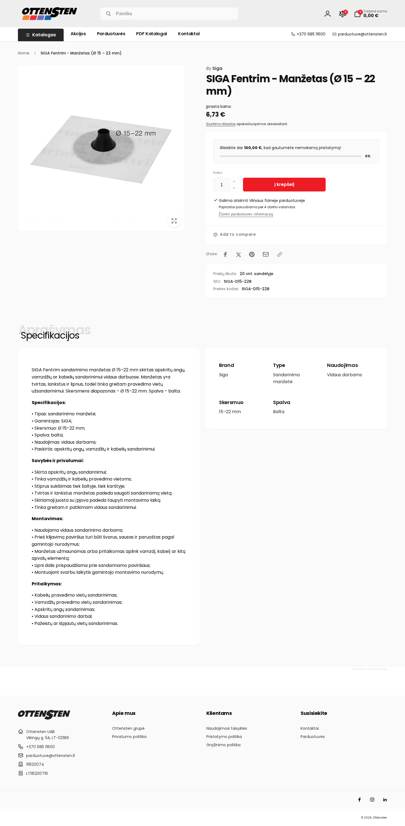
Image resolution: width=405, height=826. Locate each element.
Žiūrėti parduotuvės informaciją (246, 214)
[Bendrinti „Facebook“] (225, 254)
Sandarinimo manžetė (286, 378)
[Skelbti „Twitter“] (238, 254)
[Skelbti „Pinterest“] (252, 254)
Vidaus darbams (344, 375)
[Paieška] (108, 14)
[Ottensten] (44, 718)
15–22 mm (230, 411)
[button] (370, 14)
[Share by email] (265, 254)
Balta (278, 411)
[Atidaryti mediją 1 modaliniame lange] (101, 148)
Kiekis (217, 172)
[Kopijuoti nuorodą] (279, 254)
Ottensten (380, 818)
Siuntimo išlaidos (221, 124)
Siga (214, 68)
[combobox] (169, 13)
